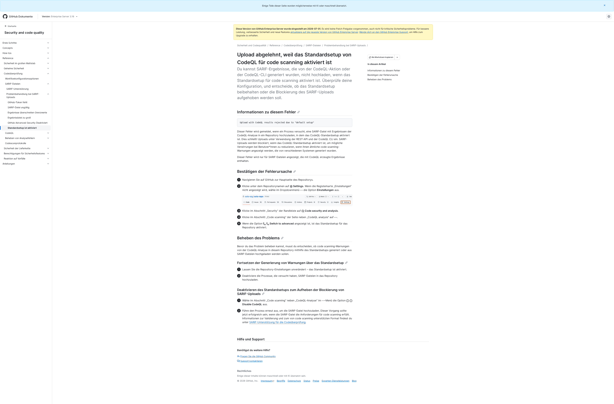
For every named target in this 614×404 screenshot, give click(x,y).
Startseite (12, 26)
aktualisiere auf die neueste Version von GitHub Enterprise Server (324, 32)
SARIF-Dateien (313, 45)
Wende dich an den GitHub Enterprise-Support (383, 32)
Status (306, 380)
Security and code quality (24, 33)
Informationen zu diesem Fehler (266, 112)
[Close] (604, 5)
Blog (354, 380)
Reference (275, 45)
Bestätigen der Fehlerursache (264, 171)
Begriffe (281, 380)
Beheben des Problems (258, 238)
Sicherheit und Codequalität (251, 45)
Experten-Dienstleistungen (335, 380)
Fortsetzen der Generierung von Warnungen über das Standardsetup (290, 263)
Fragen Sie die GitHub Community (258, 356)
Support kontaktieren (251, 361)
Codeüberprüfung (293, 45)
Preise (316, 380)
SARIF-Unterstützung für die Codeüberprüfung (277, 322)
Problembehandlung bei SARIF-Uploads (345, 45)
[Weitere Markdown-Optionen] (397, 57)
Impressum (266, 380)
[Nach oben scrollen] (607, 397)
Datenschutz (294, 380)
